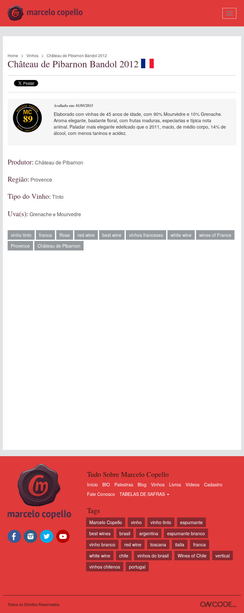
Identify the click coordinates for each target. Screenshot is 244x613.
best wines (100, 533)
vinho (136, 522)
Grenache (41, 214)
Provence (41, 179)
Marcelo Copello (105, 522)
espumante (191, 522)
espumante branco (186, 533)
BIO (106, 484)
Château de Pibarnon (59, 162)
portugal (137, 566)
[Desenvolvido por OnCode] (218, 604)
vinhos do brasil (153, 555)
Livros (175, 484)
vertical (222, 555)
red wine (86, 235)
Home (13, 55)
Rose (64, 235)
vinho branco (102, 544)
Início (92, 484)
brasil (124, 533)
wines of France (215, 235)
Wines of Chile (192, 555)
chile (123, 555)
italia (179, 544)
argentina (148, 533)
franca (45, 235)
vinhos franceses (146, 235)
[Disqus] (122, 347)
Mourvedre (69, 214)
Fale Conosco (101, 494)
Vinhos (32, 55)
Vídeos (193, 484)
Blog (142, 484)
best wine (111, 235)
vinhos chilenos (104, 566)
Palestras (123, 484)
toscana (158, 544)
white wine (181, 235)
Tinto (58, 196)
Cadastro (213, 484)
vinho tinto (21, 235)
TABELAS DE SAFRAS (142, 494)
